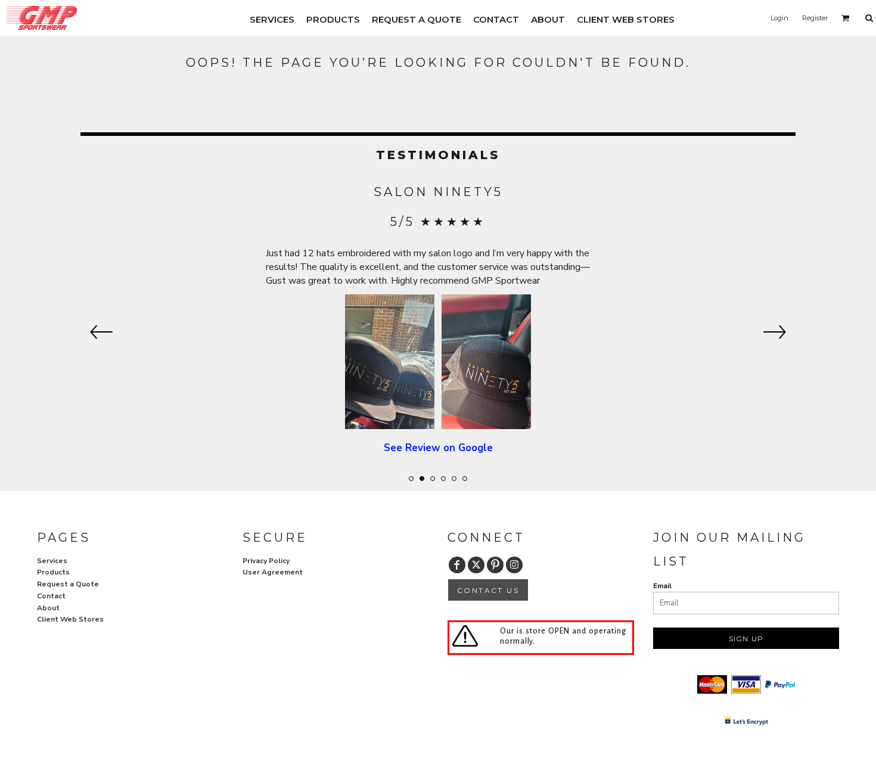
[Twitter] (476, 565)
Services (52, 561)
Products (53, 572)
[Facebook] (457, 565)
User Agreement (273, 572)
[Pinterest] (495, 565)
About (48, 608)
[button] (845, 18)
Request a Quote (68, 584)
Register (815, 18)
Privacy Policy (266, 561)
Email (662, 586)
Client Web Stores (70, 619)
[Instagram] (514, 565)
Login (779, 18)
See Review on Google (438, 448)
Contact (51, 596)
